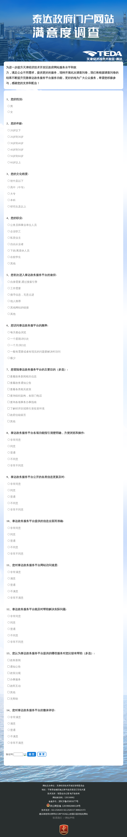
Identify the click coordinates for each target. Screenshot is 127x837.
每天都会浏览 (18, 332)
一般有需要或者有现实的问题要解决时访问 (35, 351)
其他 (13, 263)
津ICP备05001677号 (68, 801)
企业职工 (15, 231)
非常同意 (15, 439)
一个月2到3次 (18, 345)
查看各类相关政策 (20, 389)
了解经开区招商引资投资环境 (27, 408)
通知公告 (15, 666)
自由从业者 (16, 244)
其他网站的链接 (19, 307)
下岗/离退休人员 (19, 250)
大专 (13, 193)
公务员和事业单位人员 (23, 225)
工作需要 (15, 288)
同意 (13, 446)
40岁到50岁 (16, 149)
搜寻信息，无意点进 (22, 294)
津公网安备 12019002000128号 (65, 806)
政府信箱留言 (18, 415)
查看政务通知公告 (20, 382)
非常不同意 (16, 465)
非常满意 (15, 572)
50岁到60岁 (16, 156)
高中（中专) (17, 187)
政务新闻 (15, 660)
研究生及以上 (18, 206)
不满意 (14, 591)
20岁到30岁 (16, 136)
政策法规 (15, 673)
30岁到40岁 (16, 143)
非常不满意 (16, 597)
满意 (13, 578)
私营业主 (15, 237)
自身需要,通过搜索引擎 (23, 281)
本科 (13, 200)
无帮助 (14, 698)
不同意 (14, 459)
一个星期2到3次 (19, 338)
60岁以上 (15, 162)
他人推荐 (15, 301)
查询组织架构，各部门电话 (26, 395)
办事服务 (15, 679)
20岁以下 (15, 130)
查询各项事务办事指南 (23, 402)
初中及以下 (16, 180)
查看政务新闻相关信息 (23, 376)
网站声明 (69, 818)
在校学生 (15, 257)
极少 (13, 358)
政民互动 (15, 686)
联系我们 (58, 818)
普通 (13, 452)
